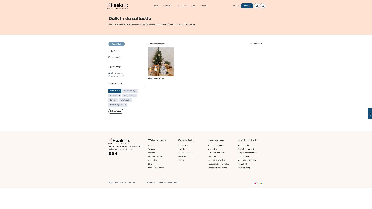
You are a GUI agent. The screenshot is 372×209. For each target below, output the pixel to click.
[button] (167, 6)
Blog (150, 164)
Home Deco (182, 156)
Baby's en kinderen (185, 153)
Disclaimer (212, 156)
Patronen (151, 153)
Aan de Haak (242, 164)
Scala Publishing (244, 168)
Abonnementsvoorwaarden (218, 164)
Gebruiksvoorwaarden (216, 160)
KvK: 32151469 (243, 156)
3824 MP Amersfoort (246, 149)
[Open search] (263, 6)
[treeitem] (126, 57)
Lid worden (247, 6)
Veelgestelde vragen (156, 168)
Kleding (181, 160)
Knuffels (181, 149)
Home (150, 145)
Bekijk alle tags (115, 111)
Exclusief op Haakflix (156, 156)
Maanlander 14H (244, 145)
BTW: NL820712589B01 (247, 160)
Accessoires (183, 145)
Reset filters (116, 44)
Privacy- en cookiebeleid (217, 153)
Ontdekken (152, 149)
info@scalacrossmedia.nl (247, 153)
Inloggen (236, 6)
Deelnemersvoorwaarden (217, 168)
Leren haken (212, 149)
